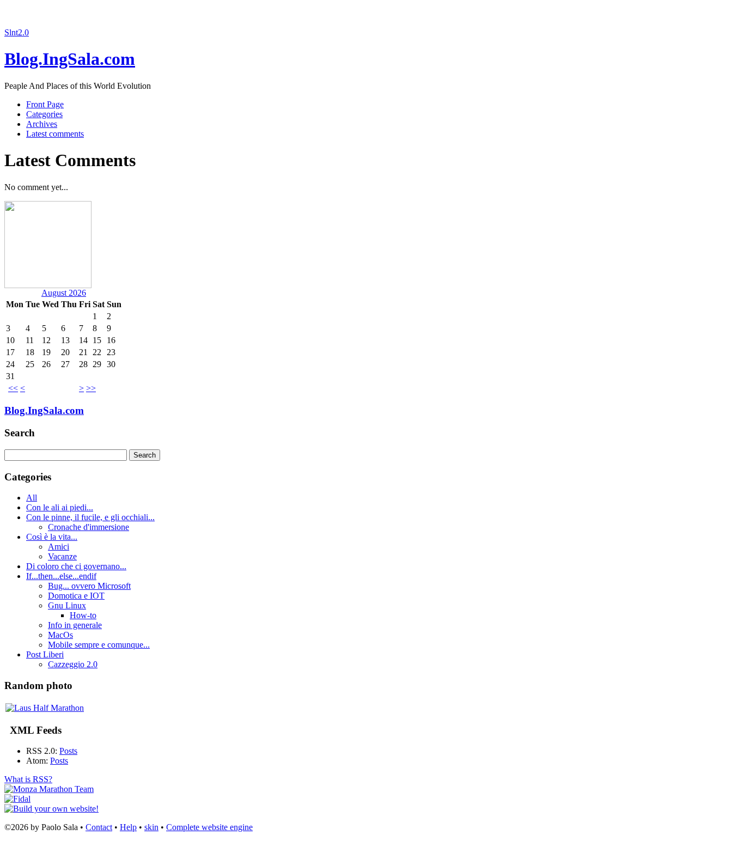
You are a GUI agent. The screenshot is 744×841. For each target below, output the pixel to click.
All (31, 497)
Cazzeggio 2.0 (72, 664)
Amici (58, 546)
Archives (41, 124)
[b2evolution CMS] (51, 808)
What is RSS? (28, 779)
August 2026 (63, 292)
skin (151, 827)
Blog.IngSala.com (69, 59)
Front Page (45, 104)
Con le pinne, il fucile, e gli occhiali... (90, 517)
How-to (83, 615)
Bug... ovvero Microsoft (89, 585)
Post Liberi (45, 654)
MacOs (60, 634)
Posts (68, 750)
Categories (44, 114)
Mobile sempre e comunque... (99, 644)
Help (128, 827)
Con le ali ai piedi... (59, 507)
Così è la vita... (51, 536)
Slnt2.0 (16, 32)
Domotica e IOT (76, 595)
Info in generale (75, 625)
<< (13, 388)
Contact (99, 827)
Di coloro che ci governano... (76, 566)
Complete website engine (209, 827)
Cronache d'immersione (88, 527)
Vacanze (62, 556)
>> (91, 388)
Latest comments (55, 133)
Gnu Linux (67, 605)
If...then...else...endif (61, 576)
